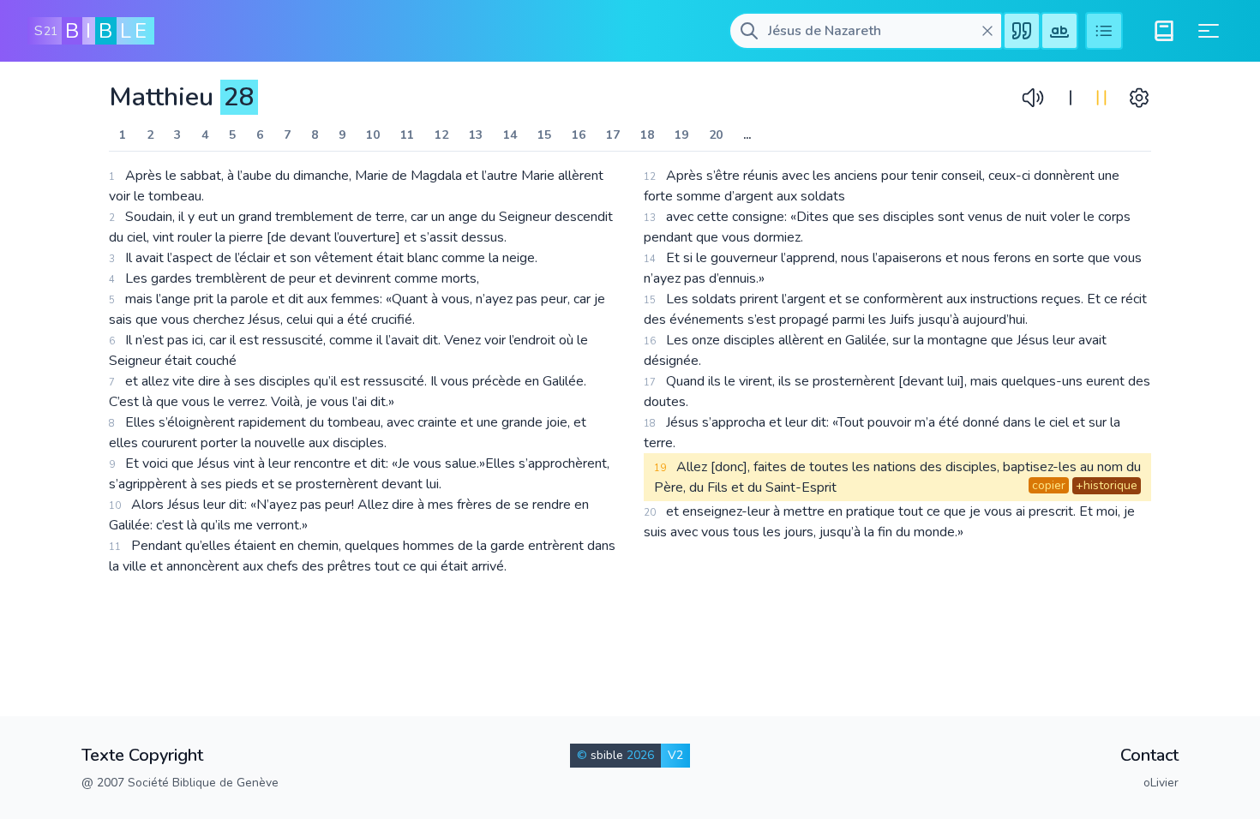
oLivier (1161, 782)
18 (647, 135)
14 (510, 135)
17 (613, 135)
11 (407, 135)
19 (681, 135)
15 (544, 135)
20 (716, 135)
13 (476, 135)
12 (441, 135)
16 (578, 135)
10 (373, 135)
